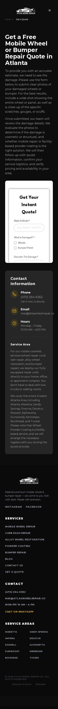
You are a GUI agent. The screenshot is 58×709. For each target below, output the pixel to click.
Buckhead (11, 658)
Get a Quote (14, 571)
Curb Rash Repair (17, 533)
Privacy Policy (22, 684)
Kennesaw (36, 651)
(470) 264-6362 (32, 297)
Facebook (34, 506)
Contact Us (14, 565)
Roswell (10, 645)
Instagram (13, 506)
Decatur (35, 638)
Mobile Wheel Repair (20, 526)
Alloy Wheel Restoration (24, 539)
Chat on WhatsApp (19, 611)
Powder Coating (17, 546)
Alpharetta (37, 645)
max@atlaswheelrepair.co (37, 313)
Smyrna (10, 638)
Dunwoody (12, 651)
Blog (9, 558)
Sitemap (41, 684)
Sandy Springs (39, 632)
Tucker (34, 658)
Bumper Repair (15, 552)
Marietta (11, 632)
